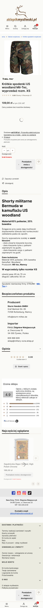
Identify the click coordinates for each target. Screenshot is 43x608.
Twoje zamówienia (9, 570)
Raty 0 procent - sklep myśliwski (14, 543)
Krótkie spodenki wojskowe (32, 37)
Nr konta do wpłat (9, 538)
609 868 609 (14, 338)
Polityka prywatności (10, 588)
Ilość (3, 146)
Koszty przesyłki (8, 533)
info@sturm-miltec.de (17, 317)
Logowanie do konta (10, 573)
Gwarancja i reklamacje (11, 555)
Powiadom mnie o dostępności (26, 164)
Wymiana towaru (8, 558)
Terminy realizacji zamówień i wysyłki (16, 531)
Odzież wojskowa (14, 37)
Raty (3, 540)
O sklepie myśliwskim (10, 585)
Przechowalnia (7, 575)
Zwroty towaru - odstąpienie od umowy (17, 553)
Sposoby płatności (9, 536)
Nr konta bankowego (10, 568)
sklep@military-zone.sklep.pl (21, 341)
